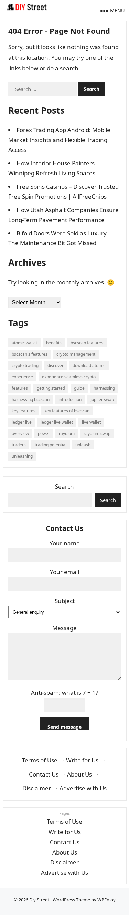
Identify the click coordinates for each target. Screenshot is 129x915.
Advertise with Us (83, 788)
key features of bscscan (66, 411)
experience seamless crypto (69, 377)
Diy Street (39, 899)
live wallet (91, 422)
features (20, 388)
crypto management (75, 354)
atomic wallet (24, 343)
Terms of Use (39, 760)
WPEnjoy (106, 899)
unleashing (22, 456)
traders (19, 445)
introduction (70, 399)
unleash (82, 445)
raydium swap (97, 433)
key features (23, 411)
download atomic (89, 365)
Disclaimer (36, 788)
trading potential (50, 445)
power (44, 433)
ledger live (22, 422)
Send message (64, 727)
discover (55, 365)
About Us (79, 774)
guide (79, 388)
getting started (51, 388)
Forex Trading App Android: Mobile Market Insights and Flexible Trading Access (59, 140)
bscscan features (87, 343)
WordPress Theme (71, 899)
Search (64, 486)
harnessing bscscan (31, 399)
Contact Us (43, 774)
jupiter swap (102, 399)
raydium (67, 433)
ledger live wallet (57, 422)
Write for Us (82, 760)
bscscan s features (29, 354)
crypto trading (25, 365)
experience (22, 377)
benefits (54, 343)
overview (20, 433)
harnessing (104, 388)
